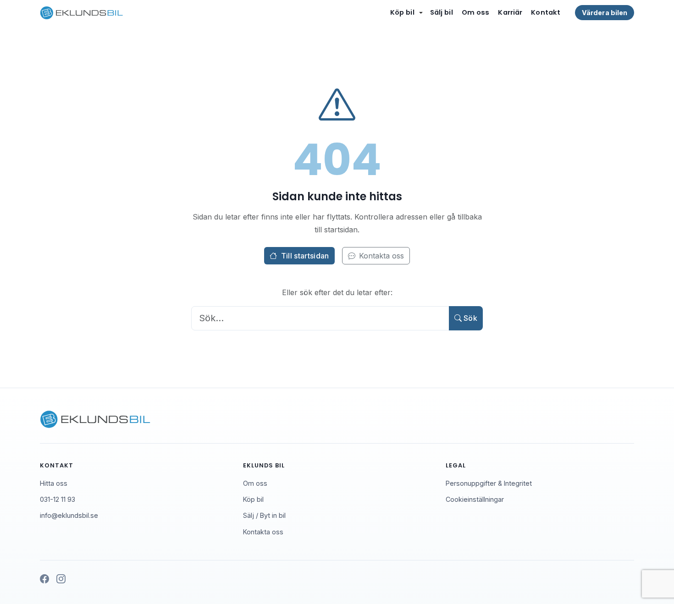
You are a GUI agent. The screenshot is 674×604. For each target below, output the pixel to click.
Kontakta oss (381, 255)
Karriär (510, 12)
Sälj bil (441, 12)
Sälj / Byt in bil (264, 515)
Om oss (476, 12)
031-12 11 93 (57, 499)
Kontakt (545, 12)
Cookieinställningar (475, 499)
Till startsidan (305, 255)
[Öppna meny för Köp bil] (421, 12)
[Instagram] (61, 579)
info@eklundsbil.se (69, 515)
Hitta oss (53, 483)
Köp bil (402, 12)
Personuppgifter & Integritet (489, 483)
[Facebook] (44, 579)
